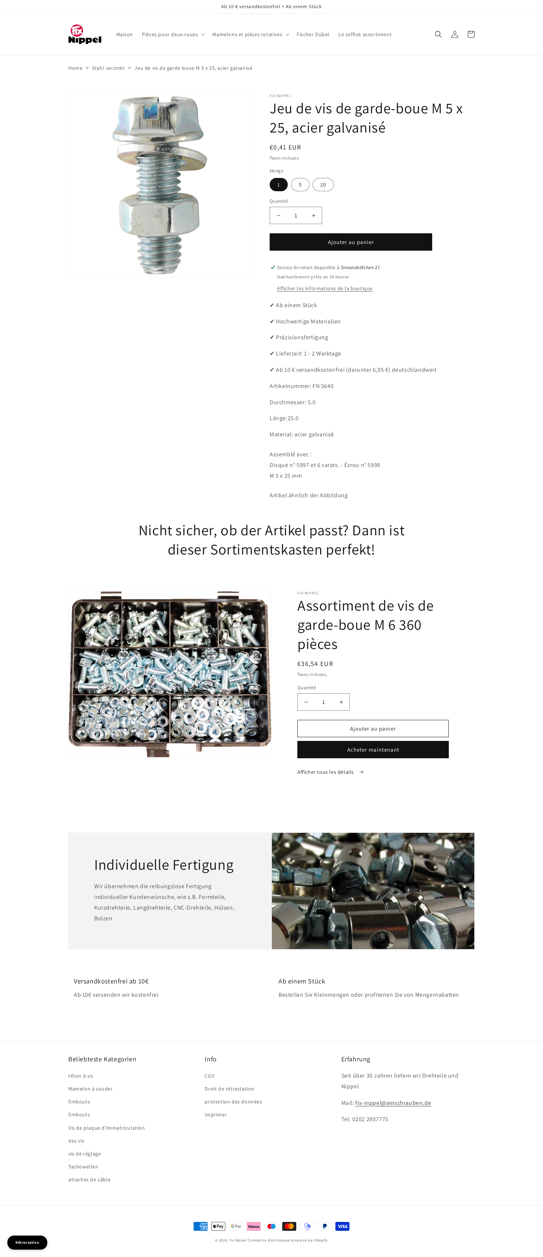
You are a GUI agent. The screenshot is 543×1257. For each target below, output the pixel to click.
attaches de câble (89, 1179)
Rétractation (27, 1242)
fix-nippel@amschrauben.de (393, 1103)
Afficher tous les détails (326, 772)
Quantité (279, 201)
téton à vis (80, 1075)
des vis (76, 1140)
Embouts (79, 1101)
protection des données (233, 1101)
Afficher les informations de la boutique (325, 288)
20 (323, 184)
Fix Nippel (238, 1240)
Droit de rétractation (230, 1088)
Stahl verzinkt (108, 68)
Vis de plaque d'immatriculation (106, 1127)
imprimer (216, 1114)
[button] (172, 34)
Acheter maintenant (373, 749)
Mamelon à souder (90, 1088)
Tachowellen (83, 1166)
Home (75, 68)
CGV (209, 1075)
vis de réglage (84, 1153)
